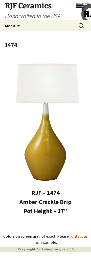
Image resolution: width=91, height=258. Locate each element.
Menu (10, 25)
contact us (79, 236)
